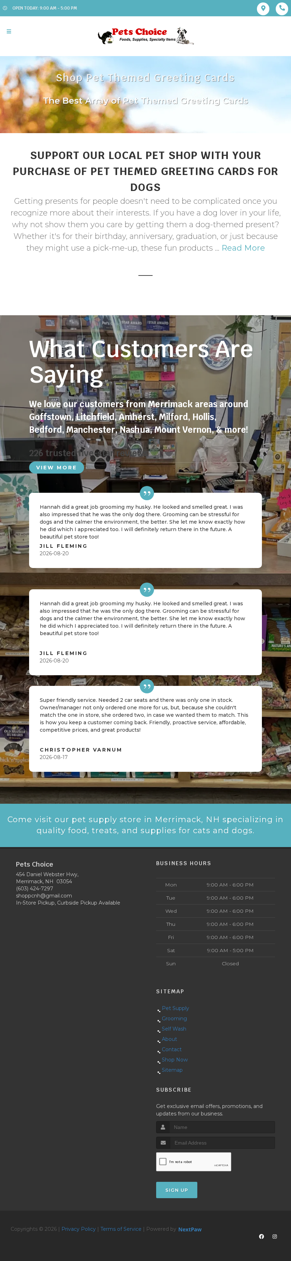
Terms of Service (121, 1229)
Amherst (136, 416)
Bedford (45, 429)
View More (56, 467)
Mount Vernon (183, 429)
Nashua (135, 429)
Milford (173, 416)
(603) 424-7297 (34, 888)
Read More (243, 248)
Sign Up (176, 1190)
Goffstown (50, 416)
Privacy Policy (78, 1229)
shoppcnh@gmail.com (44, 895)
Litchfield (95, 416)
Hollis (203, 416)
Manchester (90, 429)
